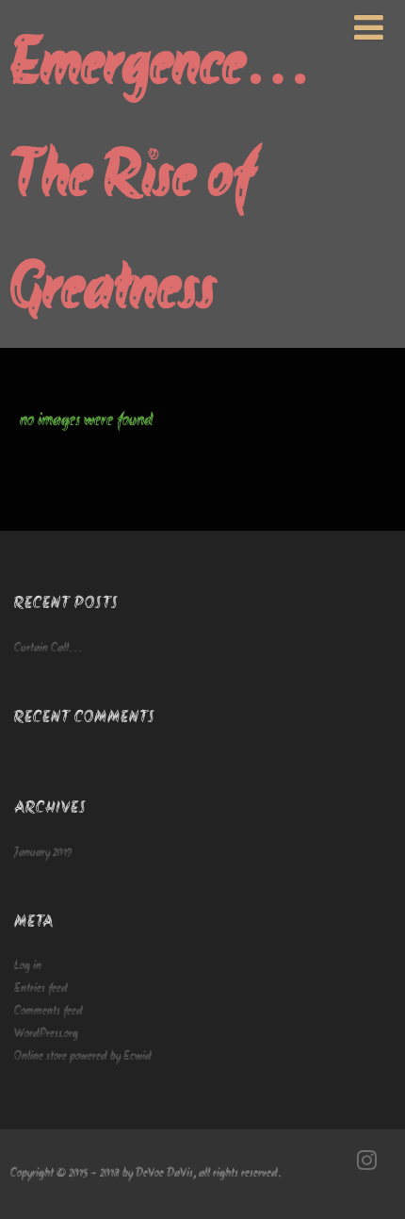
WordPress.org (46, 1034)
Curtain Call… (48, 648)
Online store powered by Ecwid (83, 1056)
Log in (27, 966)
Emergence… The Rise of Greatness (160, 179)
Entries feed (41, 988)
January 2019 (43, 853)
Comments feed (48, 1011)
